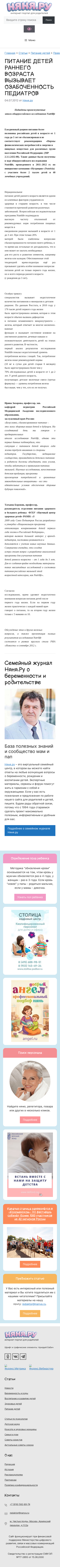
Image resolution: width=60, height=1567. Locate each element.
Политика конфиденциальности (21, 1485)
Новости (9, 1388)
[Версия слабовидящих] (29, 29)
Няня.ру (10, 764)
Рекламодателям (14, 1474)
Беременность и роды (16, 1393)
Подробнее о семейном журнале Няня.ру (29, 830)
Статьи (10, 1379)
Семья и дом (11, 1434)
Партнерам (10, 1480)
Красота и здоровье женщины (21, 1429)
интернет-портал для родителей (21, 1339)
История (9, 1469)
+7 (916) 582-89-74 (20, 1504)
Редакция (10, 1464)
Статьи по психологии (16, 1419)
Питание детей (12, 1409)
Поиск (49, 20)
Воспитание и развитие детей (20, 1398)
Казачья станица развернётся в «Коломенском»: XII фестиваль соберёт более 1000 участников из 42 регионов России (30, 1214)
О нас (9, 1455)
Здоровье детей (13, 1403)
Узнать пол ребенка (30, 897)
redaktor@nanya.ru (34, 1304)
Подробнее (30, 1119)
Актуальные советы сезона (19, 1445)
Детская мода (12, 1424)
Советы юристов (13, 1439)
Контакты (12, 1495)
